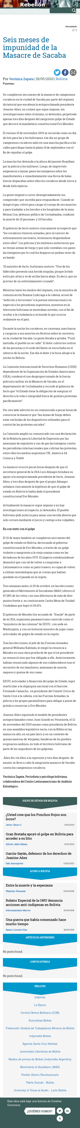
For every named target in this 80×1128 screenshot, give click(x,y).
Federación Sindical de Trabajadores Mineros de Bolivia (40, 1028)
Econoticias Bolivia (40, 1020)
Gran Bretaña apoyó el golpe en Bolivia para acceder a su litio (39, 836)
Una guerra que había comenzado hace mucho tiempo (36, 921)
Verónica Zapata (21, 79)
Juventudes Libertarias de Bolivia (40, 1051)
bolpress (40, 997)
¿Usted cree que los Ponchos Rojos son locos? (36, 816)
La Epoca (40, 1005)
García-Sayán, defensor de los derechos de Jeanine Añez (38, 855)
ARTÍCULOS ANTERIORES (40, 937)
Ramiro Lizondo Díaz (16, 929)
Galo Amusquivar (14, 863)
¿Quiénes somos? (39, 1111)
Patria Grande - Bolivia (40, 1082)
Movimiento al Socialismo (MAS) (40, 1067)
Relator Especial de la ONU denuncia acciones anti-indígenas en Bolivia (34, 902)
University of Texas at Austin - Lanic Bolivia (40, 1090)
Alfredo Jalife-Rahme (16, 844)
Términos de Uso (32, 1105)
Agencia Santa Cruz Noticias (40, 1044)
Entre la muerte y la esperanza (29, 885)
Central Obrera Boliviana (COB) (40, 1013)
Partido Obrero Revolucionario (40, 1075)
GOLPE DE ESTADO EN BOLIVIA (40, 800)
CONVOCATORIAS (40, 961)
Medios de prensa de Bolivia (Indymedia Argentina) (40, 1059)
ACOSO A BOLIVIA (40, 871)
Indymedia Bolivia (40, 1036)
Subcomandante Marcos (18, 910)
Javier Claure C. (14, 824)
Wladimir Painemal (15, 891)
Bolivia (62, 78)
